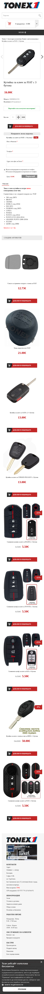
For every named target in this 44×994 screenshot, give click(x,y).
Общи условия (11, 907)
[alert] (22, 976)
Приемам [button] (22, 989)
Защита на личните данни (14, 904)
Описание (5, 183)
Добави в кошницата (22, 301)
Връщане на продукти (13, 938)
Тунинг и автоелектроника (30, 39)
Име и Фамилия (12, 141)
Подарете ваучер (11, 948)
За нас (8, 898)
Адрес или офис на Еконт (15, 161)
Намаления (9, 951)
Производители (11, 945)
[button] (22, 984)
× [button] (41, 962)
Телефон (10, 151)
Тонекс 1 (4, 39)
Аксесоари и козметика (14, 39)
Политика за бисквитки (13, 910)
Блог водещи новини (12, 954)
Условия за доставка (12, 901)
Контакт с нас (10, 935)
